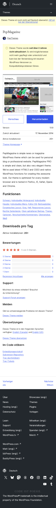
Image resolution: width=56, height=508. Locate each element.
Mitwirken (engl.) (37, 420)
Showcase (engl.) (38, 397)
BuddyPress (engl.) (13, 458)
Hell (29, 207)
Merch (33, 435)
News (5, 402)
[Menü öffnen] (51, 4)
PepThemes (12, 38)
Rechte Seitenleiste (12, 211)
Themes (6, 12)
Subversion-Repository (13, 354)
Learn (5, 420)
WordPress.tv (11, 435)
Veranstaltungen (37, 425)
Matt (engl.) (10, 448)
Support (7, 425)
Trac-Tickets (8, 361)
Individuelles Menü (18, 204)
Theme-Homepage (11, 144)
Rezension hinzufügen (13, 276)
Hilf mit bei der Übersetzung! (36, 21)
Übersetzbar (44, 214)
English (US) (37, 332)
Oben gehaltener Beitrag (33, 211)
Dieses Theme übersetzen (15, 338)
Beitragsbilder (44, 204)
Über (5, 397)
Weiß (5, 218)
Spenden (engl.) (38, 430)
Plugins (32, 406)
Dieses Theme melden (13, 315)
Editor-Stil (32, 204)
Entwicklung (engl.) (12, 430)
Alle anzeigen (47, 276)
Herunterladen (40, 119)
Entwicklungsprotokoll (13, 351)
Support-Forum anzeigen (14, 297)
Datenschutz (9, 411)
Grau (24, 207)
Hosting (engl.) (10, 406)
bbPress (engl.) (12, 453)
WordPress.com (12, 444)
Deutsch (13, 470)
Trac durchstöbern (11, 358)
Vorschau (13, 119)
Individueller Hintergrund (23, 200)
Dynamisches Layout (12, 207)
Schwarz (6, 200)
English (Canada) (20, 332)
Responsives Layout (41, 207)
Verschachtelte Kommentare (25, 214)
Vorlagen (33, 411)
